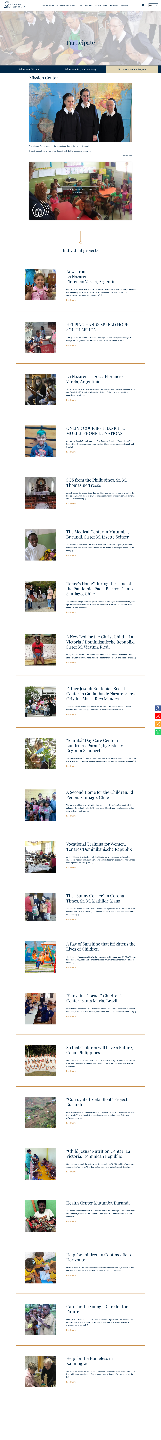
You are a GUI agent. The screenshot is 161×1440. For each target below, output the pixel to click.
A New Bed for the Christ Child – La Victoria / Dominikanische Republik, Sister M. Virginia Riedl (100, 642)
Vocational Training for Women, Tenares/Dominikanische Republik (99, 846)
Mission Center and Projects (132, 69)
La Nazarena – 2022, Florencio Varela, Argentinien (94, 378)
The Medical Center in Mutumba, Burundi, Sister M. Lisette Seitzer (97, 534)
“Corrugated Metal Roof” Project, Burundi (97, 1101)
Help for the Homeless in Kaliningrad (89, 1360)
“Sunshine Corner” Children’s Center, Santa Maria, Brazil (94, 998)
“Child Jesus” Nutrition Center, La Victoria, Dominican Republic (98, 1153)
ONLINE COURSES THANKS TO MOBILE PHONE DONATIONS (96, 430)
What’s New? (113, 5)
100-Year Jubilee (48, 5)
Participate (124, 5)
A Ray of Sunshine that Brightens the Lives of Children (100, 946)
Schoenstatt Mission (29, 69)
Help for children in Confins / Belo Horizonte (98, 1257)
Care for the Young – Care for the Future (97, 1309)
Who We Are (60, 5)
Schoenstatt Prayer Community (80, 69)
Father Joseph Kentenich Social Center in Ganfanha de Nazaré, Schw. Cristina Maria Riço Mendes (101, 693)
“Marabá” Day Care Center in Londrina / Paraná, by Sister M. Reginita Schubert (95, 745)
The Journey (102, 5)
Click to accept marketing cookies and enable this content (81, 190)
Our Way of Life (90, 5)
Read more (71, 300)
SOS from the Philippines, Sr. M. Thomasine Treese (96, 482)
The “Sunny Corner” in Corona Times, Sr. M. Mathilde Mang (95, 898)
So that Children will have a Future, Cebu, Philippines (99, 1050)
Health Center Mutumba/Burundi (98, 1203)
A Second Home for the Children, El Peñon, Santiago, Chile (99, 794)
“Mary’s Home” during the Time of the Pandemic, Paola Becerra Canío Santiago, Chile (99, 588)
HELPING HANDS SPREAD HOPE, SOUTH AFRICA (97, 327)
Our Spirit (80, 5)
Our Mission (70, 5)
